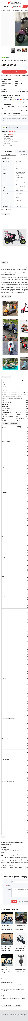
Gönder (14, 901)
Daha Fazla (4, 1008)
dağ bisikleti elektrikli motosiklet (8, 982)
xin (15, 982)
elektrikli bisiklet (18, 985)
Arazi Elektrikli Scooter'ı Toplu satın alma (11, 1005)
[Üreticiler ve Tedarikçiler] (14, 2)
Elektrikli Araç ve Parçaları (18, 10)
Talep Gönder (14, 72)
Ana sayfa (3, 10)
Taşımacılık (9, 10)
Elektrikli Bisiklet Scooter (8, 1002)
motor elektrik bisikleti (6, 985)
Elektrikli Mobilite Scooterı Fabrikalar (11, 998)
